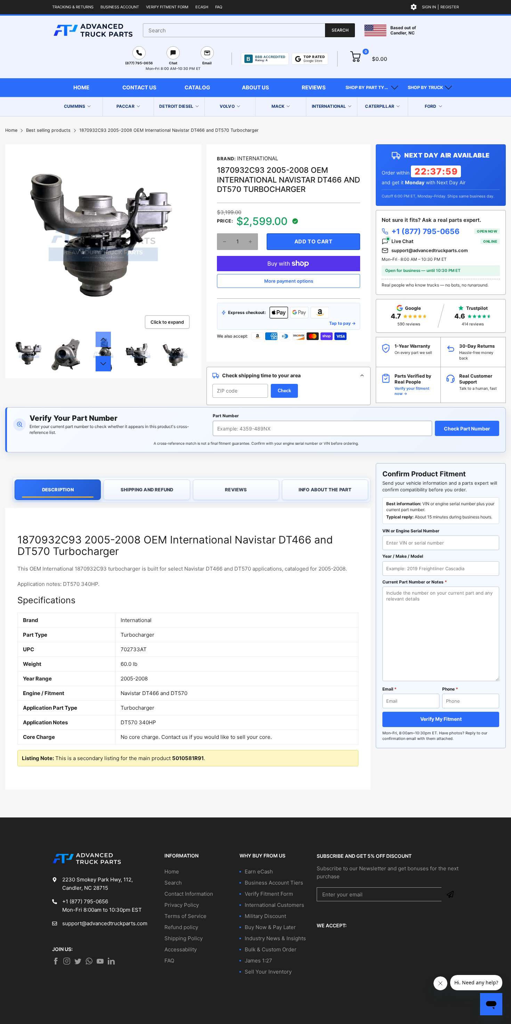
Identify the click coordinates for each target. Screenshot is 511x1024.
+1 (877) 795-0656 (444, 231)
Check (284, 390)
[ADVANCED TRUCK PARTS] (93, 30)
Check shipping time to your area (261, 375)
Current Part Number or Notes (414, 581)
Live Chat (444, 241)
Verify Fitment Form (167, 7)
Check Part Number (467, 429)
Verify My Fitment (441, 719)
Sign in (429, 7)
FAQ (218, 7)
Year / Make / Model (402, 556)
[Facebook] (55, 961)
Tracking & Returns (73, 7)
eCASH (201, 7)
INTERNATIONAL (257, 158)
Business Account (119, 7)
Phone (450, 689)
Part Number (226, 415)
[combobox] (249, 30)
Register (449, 7)
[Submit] (450, 894)
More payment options (288, 281)
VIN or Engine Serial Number (410, 530)
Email (389, 689)
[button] (372, 87)
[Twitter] (66, 961)
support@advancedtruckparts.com (429, 250)
